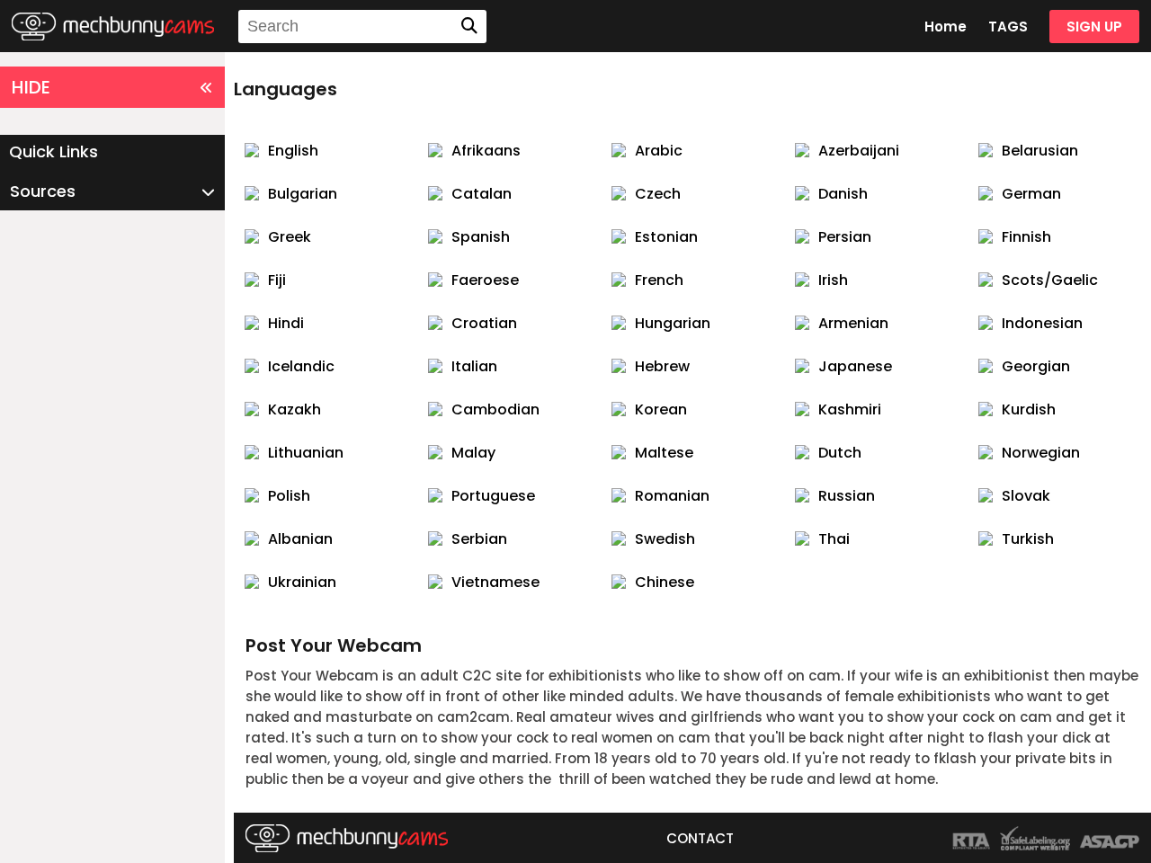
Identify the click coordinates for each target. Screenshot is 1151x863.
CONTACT (700, 838)
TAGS (1008, 26)
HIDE (31, 87)
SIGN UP (1094, 26)
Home (945, 26)
